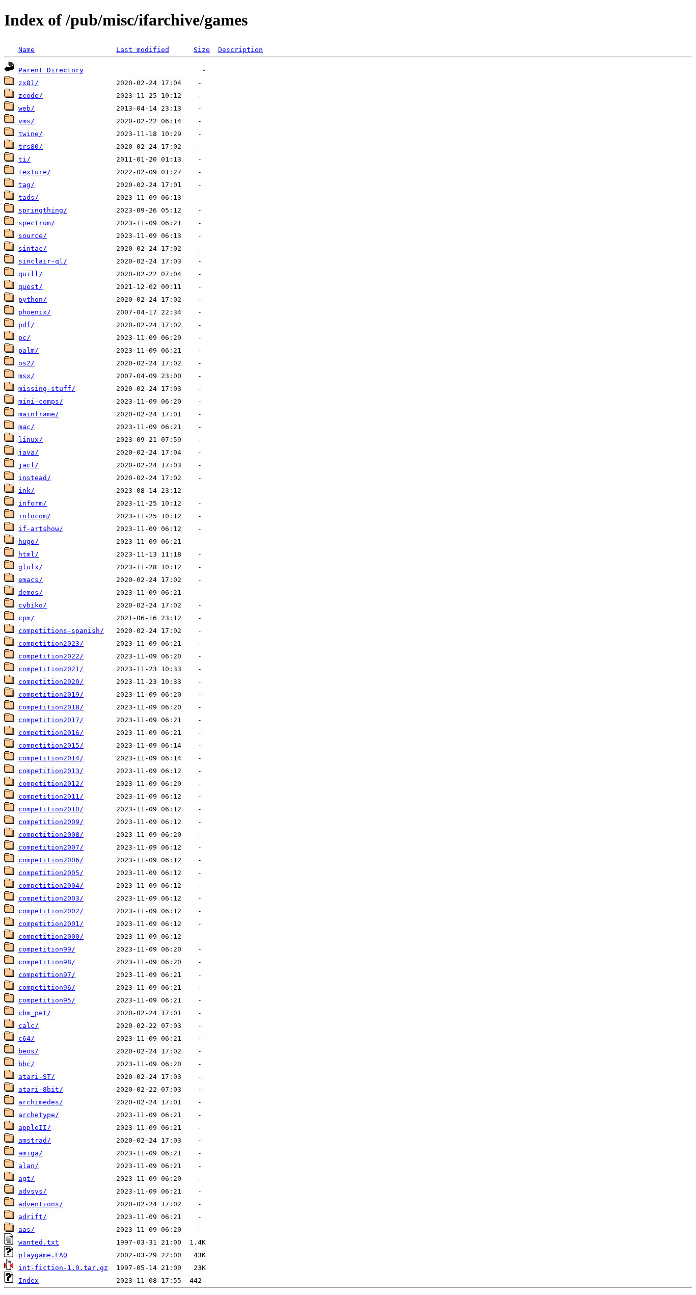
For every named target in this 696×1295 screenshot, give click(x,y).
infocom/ (34, 516)
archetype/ (38, 1115)
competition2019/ (51, 694)
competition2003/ (51, 898)
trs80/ (30, 146)
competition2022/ (51, 656)
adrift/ (32, 1217)
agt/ (26, 1178)
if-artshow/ (40, 529)
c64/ (26, 1038)
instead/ (34, 478)
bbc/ (26, 1064)
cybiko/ (32, 605)
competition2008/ (51, 834)
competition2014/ (51, 758)
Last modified (142, 50)
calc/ (28, 1025)
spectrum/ (36, 223)
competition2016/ (51, 732)
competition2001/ (51, 924)
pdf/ (26, 325)
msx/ (26, 376)
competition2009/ (51, 822)
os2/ (26, 363)
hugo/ (28, 541)
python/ (32, 299)
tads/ (28, 197)
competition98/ (46, 962)
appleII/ (34, 1127)
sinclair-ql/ (42, 261)
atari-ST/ (36, 1076)
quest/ (30, 286)
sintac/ (32, 248)
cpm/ (26, 618)
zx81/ (28, 83)
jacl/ (28, 465)
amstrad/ (34, 1140)
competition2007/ (51, 847)
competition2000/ (51, 936)
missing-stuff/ (46, 388)
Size (202, 50)
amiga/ (30, 1153)
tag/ (26, 185)
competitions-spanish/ (61, 631)
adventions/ (40, 1204)
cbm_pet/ (34, 1013)
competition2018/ (51, 707)
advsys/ (32, 1191)
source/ (32, 236)
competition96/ (46, 987)
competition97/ (46, 975)
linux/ (30, 439)
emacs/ (30, 580)
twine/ (30, 134)
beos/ (28, 1051)
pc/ (24, 337)
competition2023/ (51, 643)
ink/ (26, 490)
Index (28, 1280)
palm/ (28, 350)
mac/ (26, 427)
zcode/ (30, 95)
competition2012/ (51, 783)
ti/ (24, 159)
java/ (28, 452)
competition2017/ (51, 720)
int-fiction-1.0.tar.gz (63, 1268)
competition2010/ (51, 809)
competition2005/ (51, 873)
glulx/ (30, 567)
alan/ (28, 1166)
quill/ (30, 274)
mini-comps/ (40, 401)
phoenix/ (34, 312)
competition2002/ (51, 911)
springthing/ (42, 210)
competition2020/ (51, 681)
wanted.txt (38, 1242)
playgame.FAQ (42, 1255)
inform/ (32, 503)
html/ (28, 554)
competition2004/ (51, 885)
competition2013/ (51, 771)
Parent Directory (51, 70)
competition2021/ (51, 669)
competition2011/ (51, 796)
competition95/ (46, 1000)
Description (240, 50)
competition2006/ (51, 860)
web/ (26, 108)
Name (26, 50)
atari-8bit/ (40, 1089)
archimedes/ (40, 1102)
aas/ (26, 1229)
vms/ (26, 121)
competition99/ (46, 949)
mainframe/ (38, 414)
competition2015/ (51, 745)
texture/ (34, 172)
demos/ (30, 592)
